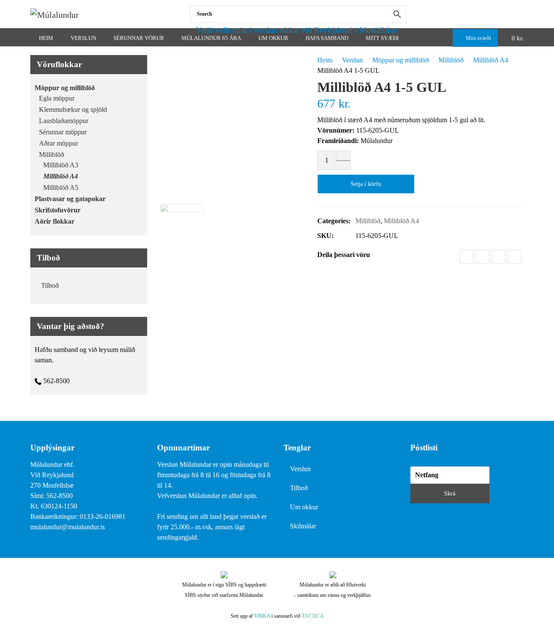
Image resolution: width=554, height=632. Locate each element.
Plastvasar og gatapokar (70, 198)
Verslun (352, 60)
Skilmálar (303, 526)
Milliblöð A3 (60, 165)
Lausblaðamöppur (63, 120)
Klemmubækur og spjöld (73, 109)
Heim (324, 60)
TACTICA (313, 616)
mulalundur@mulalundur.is (67, 527)
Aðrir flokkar (54, 221)
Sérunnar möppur (63, 132)
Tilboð (50, 285)
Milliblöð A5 (60, 187)
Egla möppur (56, 98)
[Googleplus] (499, 257)
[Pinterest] (515, 257)
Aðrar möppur (58, 143)
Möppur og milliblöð (400, 60)
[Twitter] (483, 257)
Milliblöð (451, 60)
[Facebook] (522, 14)
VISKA (262, 616)
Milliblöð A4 (490, 60)
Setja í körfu (366, 184)
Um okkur (304, 507)
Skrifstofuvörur (58, 210)
